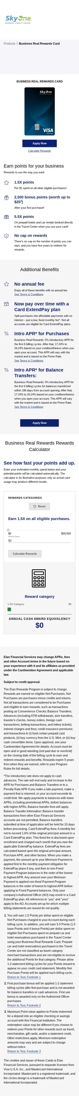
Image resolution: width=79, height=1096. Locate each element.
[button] (39, 151)
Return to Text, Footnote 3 (24, 1051)
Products (9, 43)
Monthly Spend (14, 537)
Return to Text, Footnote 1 (24, 977)
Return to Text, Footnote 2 (24, 1005)
